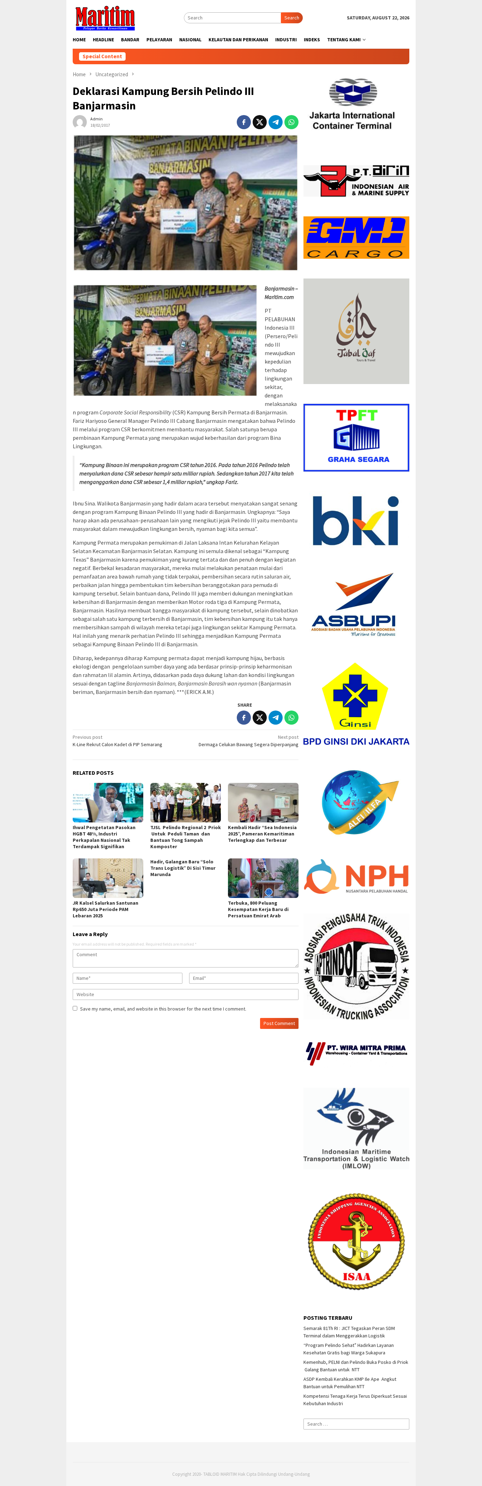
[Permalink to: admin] (80, 121)
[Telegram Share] (276, 122)
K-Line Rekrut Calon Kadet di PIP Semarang (117, 741)
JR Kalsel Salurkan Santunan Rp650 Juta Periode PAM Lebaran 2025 (105, 909)
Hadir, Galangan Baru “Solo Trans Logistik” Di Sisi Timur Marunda (183, 867)
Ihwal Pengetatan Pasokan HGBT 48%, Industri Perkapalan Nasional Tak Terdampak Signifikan (104, 837)
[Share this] (244, 122)
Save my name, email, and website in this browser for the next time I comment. (163, 1009)
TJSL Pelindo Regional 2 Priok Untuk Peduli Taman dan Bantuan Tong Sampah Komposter (185, 837)
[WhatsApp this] (291, 122)
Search (291, 17)
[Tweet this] (260, 122)
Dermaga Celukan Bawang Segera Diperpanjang (249, 741)
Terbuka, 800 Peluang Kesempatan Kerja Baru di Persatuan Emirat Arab (258, 909)
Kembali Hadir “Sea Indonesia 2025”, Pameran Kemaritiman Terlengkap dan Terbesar (262, 833)
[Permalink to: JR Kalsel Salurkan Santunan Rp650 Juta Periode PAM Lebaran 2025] (108, 878)
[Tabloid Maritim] (105, 17)
